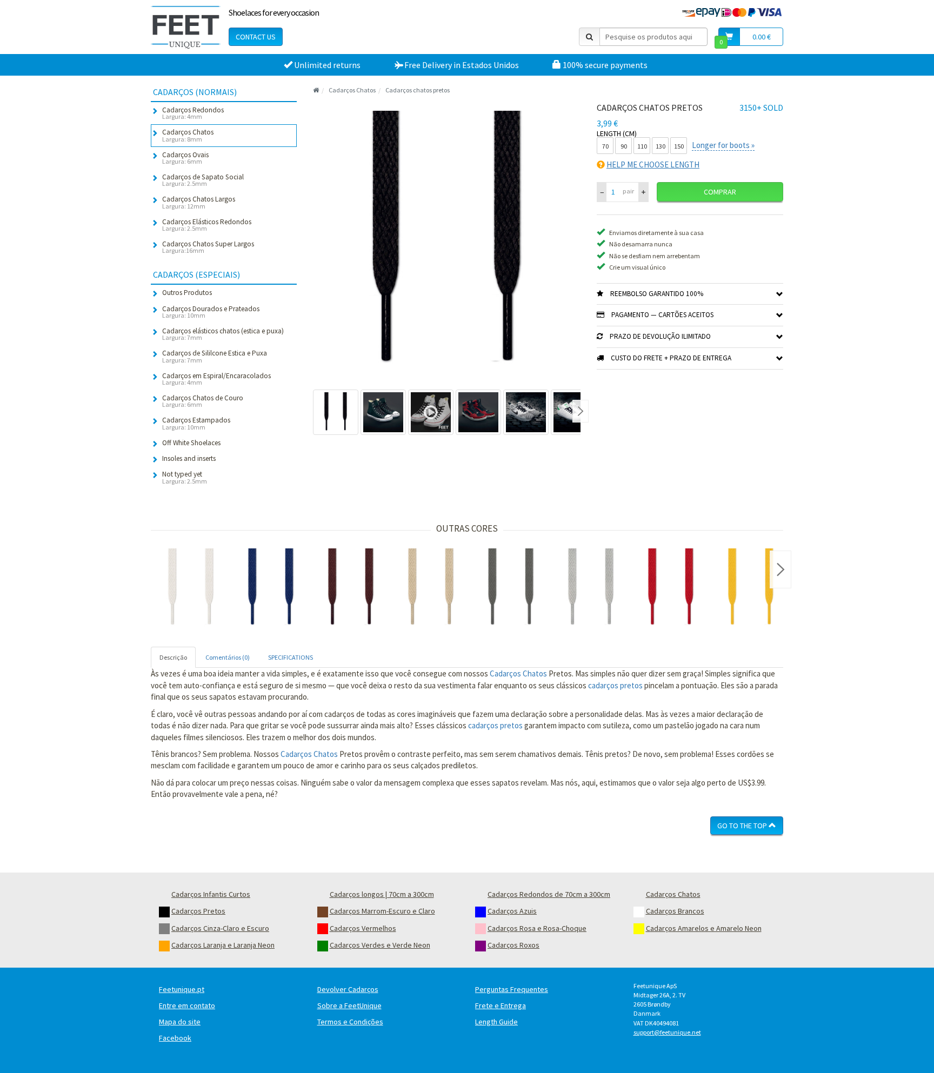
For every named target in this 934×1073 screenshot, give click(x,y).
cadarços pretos (615, 685)
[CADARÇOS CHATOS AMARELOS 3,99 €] (751, 588)
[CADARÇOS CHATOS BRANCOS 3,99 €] (191, 588)
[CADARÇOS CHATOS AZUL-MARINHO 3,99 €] (271, 588)
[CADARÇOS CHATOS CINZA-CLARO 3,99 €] (591, 588)
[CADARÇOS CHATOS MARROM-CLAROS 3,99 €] (431, 588)
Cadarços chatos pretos (417, 90)
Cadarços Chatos (352, 90)
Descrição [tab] (173, 657)
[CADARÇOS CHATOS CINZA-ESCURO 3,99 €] (511, 588)
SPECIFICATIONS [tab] (290, 657)
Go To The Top (743, 825)
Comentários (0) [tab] (227, 657)
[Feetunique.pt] (186, 27)
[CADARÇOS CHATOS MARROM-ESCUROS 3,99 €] (351, 588)
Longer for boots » (723, 145)
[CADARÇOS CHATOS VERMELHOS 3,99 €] (671, 588)
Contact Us (256, 37)
